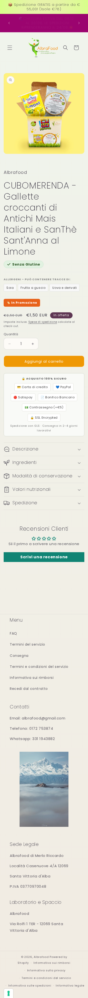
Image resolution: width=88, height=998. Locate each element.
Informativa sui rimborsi (32, 677)
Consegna (19, 655)
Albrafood (41, 957)
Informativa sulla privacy (46, 970)
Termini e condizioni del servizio (39, 666)
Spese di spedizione (42, 322)
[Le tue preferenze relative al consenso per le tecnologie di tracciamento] (8, 993)
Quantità (11, 334)
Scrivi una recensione (44, 557)
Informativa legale (70, 985)
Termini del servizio (27, 644)
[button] (9, 47)
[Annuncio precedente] (9, 23)
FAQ (13, 633)
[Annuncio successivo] (79, 23)
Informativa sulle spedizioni (29, 985)
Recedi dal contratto (29, 688)
